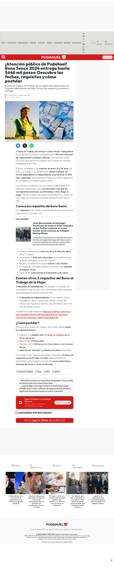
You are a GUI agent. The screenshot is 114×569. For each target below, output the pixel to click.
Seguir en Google (63, 403)
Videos (49, 43)
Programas (12, 43)
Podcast (33, 43)
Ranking (67, 43)
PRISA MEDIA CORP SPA (46, 534)
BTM (48, 371)
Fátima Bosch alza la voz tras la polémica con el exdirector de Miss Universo (16, 499)
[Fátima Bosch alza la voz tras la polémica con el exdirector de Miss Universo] (16, 483)
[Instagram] (84, 47)
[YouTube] (84, 44)
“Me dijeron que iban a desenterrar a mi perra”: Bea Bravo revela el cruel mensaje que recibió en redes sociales (77, 501)
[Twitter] (25, 145)
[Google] (84, 33)
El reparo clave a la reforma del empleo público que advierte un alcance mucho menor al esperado (57, 500)
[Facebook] (84, 36)
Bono (39, 371)
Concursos (57, 43)
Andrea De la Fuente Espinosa (19, 95)
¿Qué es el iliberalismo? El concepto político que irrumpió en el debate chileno (98, 499)
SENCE (57, 371)
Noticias (41, 43)
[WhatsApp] (32, 145)
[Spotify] (84, 49)
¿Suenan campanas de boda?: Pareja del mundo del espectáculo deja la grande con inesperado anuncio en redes (36, 501)
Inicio (3, 43)
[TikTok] (84, 41)
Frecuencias (23, 43)
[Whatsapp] (84, 52)
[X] (84, 39)
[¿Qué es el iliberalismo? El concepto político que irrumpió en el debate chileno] (98, 483)
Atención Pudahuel (25, 371)
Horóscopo (76, 43)
